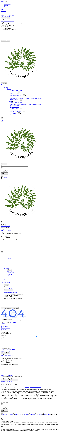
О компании (7, 4)
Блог (2, 325)
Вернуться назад (5, 322)
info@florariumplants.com (7, 21)
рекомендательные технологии (33, 387)
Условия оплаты (5, 326)
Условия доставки (5, 328)
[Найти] (6, 173)
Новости (6, 5)
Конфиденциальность (6, 381)
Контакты (3, 329)
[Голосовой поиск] (3, 173)
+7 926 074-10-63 (8, 15)
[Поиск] (2, 118)
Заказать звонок (5, 18)
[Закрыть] (2, 252)
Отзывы (6, 7)
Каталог (3, 323)
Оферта (3, 330)
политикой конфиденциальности (26, 337)
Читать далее (13, 395)
